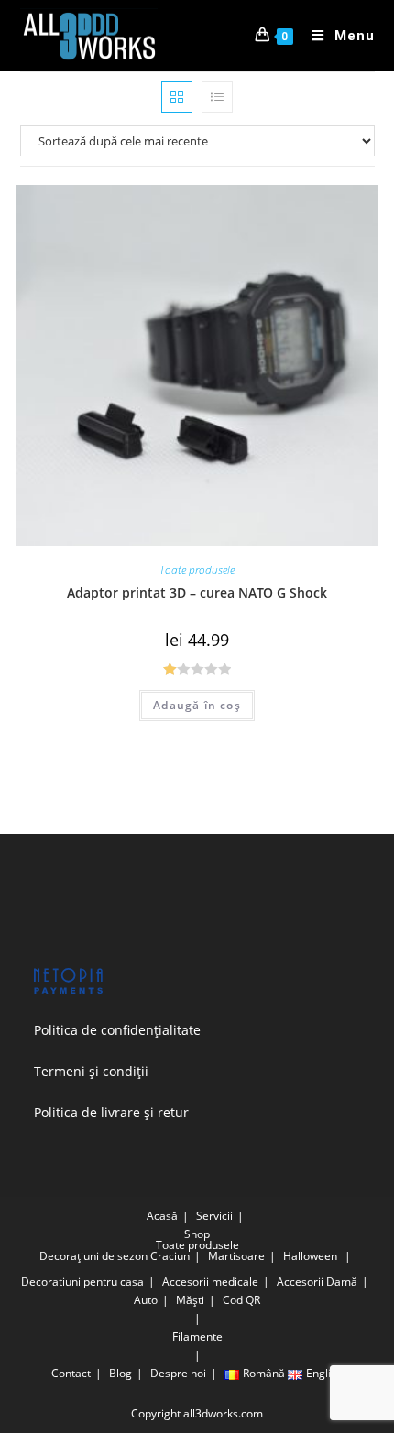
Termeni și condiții (91, 1071)
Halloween (310, 1256)
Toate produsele (197, 569)
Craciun (170, 1256)
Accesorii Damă (317, 1281)
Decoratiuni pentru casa (82, 1281)
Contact (71, 1373)
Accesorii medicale (210, 1281)
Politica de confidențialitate (117, 1030)
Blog (120, 1373)
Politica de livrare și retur (111, 1112)
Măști (190, 1300)
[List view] (217, 97)
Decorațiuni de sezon (93, 1256)
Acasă (162, 1215)
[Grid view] (176, 97)
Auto (146, 1300)
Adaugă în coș (197, 705)
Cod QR (241, 1300)
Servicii (214, 1215)
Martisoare (236, 1256)
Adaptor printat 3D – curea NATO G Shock (197, 592)
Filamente (197, 1336)
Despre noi (178, 1373)
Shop (197, 1234)
